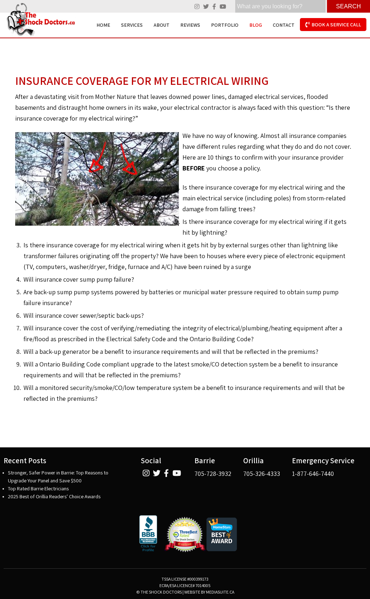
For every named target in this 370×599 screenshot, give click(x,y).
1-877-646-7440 (313, 473)
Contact (283, 25)
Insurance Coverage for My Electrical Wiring (141, 80)
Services (132, 25)
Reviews (190, 25)
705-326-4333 (261, 473)
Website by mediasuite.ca (209, 592)
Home (103, 25)
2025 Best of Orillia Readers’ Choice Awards (54, 496)
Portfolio (224, 25)
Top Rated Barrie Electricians (38, 488)
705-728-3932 (212, 473)
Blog (255, 25)
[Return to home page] (39, 20)
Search (348, 6)
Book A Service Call (336, 24)
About (161, 25)
